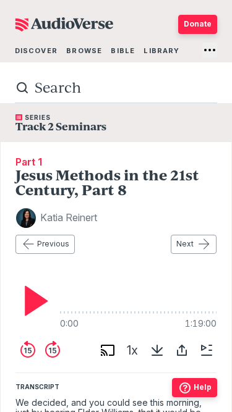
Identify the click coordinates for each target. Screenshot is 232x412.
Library (161, 50)
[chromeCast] (108, 350)
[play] (33, 301)
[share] (182, 350)
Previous (53, 243)
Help (203, 387)
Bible (123, 50)
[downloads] (157, 350)
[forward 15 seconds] (52, 350)
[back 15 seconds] (27, 350)
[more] (209, 50)
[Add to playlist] (207, 350)
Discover (36, 50)
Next (185, 243)
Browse (84, 50)
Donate (198, 23)
